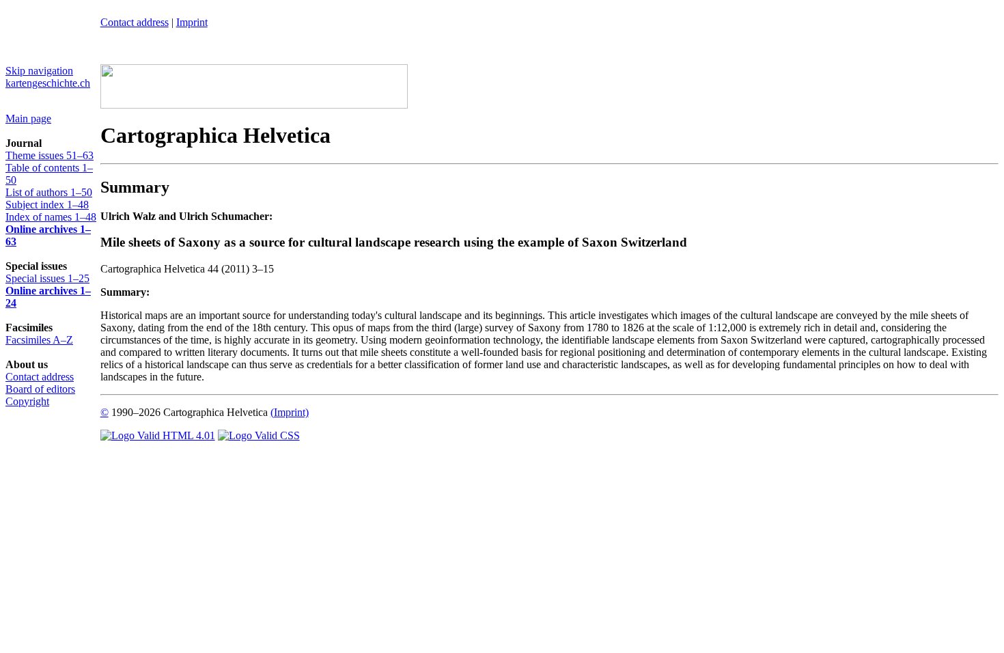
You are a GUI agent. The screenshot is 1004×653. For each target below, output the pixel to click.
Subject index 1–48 (47, 204)
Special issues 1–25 (47, 278)
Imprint (192, 22)
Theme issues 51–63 (49, 155)
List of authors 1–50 (48, 192)
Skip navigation (39, 71)
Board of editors (40, 389)
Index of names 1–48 (50, 217)
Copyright (27, 401)
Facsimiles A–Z (39, 340)
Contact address (39, 377)
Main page (28, 118)
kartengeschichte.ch (47, 83)
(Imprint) (289, 412)
